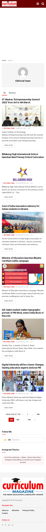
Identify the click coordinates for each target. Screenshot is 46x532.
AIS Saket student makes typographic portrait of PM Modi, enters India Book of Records (22, 312)
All (4, 93)
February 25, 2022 (23, 287)
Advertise (15, 510)
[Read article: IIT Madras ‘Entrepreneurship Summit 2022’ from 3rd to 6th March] (23, 115)
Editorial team (9, 128)
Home (4, 60)
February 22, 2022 (23, 393)
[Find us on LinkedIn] (9, 525)
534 (38, 414)
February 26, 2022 (23, 235)
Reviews (12, 93)
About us (5, 510)
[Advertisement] (23, 32)
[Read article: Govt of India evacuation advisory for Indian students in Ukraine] (23, 222)
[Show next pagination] (35, 420)
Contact (5, 513)
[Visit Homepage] (9, 3)
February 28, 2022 (23, 183)
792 (29, 420)
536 (17, 420)
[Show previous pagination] (23, 414)
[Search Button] (43, 4)
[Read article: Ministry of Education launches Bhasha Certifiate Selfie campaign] (23, 274)
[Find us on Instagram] (12, 525)
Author (10, 60)
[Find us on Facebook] (2, 525)
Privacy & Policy (28, 510)
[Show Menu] (38, 4)
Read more (9, 144)
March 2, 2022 (21, 128)
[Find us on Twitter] (6, 525)
